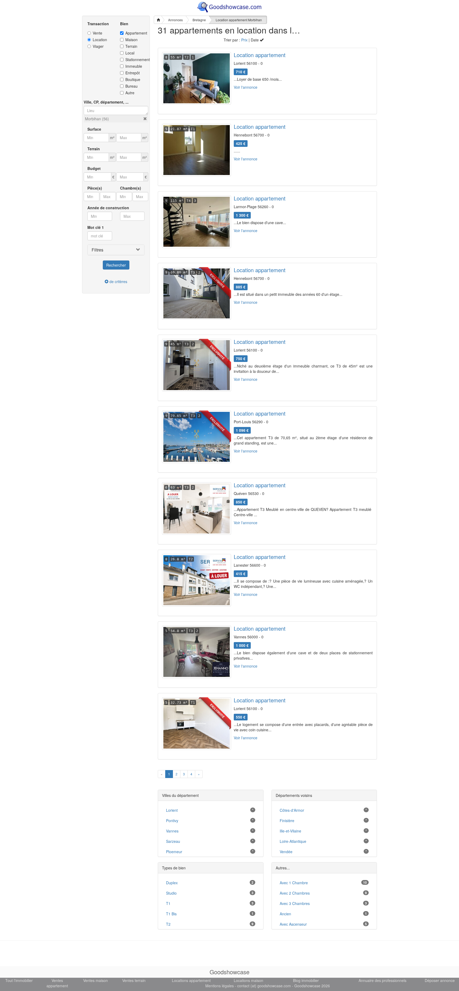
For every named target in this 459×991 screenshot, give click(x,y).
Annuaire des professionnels (382, 980)
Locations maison (248, 980)
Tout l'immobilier (19, 980)
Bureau (131, 86)
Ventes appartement (57, 983)
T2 (168, 924)
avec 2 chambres (295, 893)
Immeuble (133, 66)
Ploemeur (174, 851)
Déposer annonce (440, 980)
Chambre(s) (130, 188)
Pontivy (172, 820)
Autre (129, 92)
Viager (98, 46)
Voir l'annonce (245, 87)
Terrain (131, 46)
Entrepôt (132, 72)
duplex (172, 882)
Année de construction (108, 207)
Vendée (286, 851)
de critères (117, 281)
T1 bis (171, 913)
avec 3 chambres (295, 903)
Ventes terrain (134, 980)
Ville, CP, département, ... (106, 102)
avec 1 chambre (294, 882)
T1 (168, 903)
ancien (285, 913)
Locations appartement (191, 980)
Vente (97, 33)
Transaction (98, 23)
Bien (124, 23)
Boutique (132, 79)
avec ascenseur (293, 924)
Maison (131, 39)
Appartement (135, 33)
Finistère (287, 820)
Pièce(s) (94, 188)
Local (129, 52)
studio (171, 893)
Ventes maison (95, 980)
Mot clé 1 (95, 227)
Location (100, 39)
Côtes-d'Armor (292, 810)
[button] (145, 119)
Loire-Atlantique (293, 841)
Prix (244, 39)
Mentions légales (219, 985)
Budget (94, 168)
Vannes (172, 831)
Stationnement (135, 59)
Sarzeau (173, 841)
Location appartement (260, 55)
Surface (94, 129)
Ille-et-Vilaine (290, 831)
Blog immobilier (306, 980)
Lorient (172, 810)
